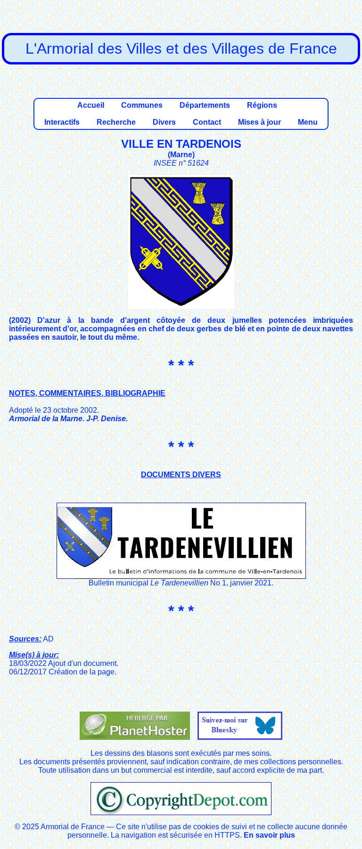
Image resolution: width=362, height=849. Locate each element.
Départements (205, 105)
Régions (262, 105)
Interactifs (62, 122)
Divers (164, 122)
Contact (207, 122)
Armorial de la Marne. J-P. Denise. (68, 419)
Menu (308, 122)
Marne (181, 155)
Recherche (116, 122)
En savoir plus (269, 835)
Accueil (90, 105)
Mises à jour (259, 122)
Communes (142, 105)
